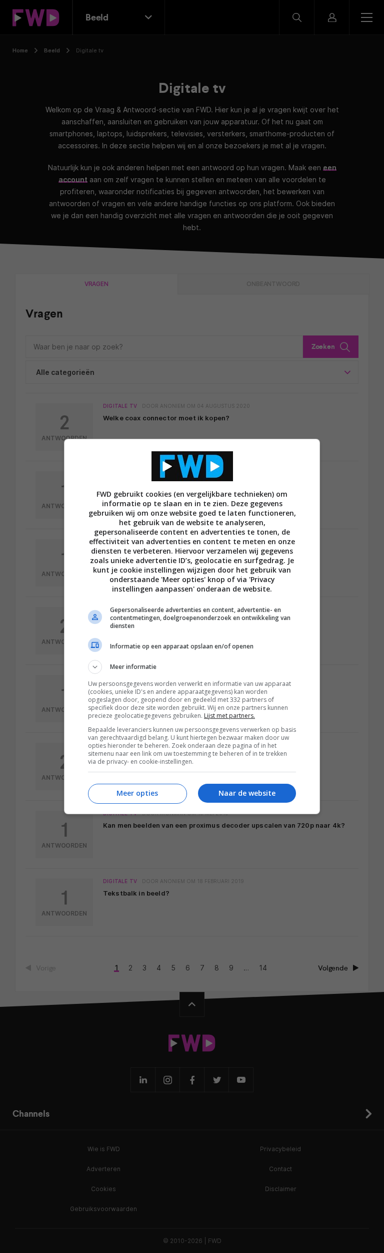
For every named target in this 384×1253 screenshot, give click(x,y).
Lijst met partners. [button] (229, 715)
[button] (192, 667)
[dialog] (192, 626)
